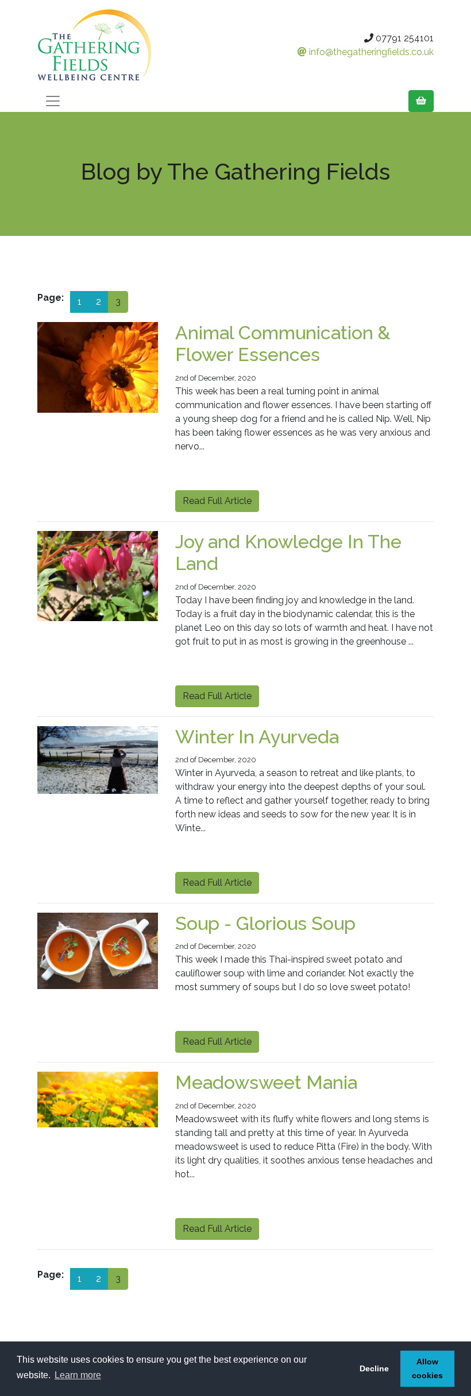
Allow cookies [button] (427, 1368)
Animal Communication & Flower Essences (283, 343)
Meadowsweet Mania (266, 1082)
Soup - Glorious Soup (265, 923)
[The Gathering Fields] (97, 45)
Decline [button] (374, 1368)
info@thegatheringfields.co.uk (370, 51)
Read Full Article (217, 500)
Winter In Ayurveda (257, 736)
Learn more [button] (78, 1375)
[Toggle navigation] (52, 101)
